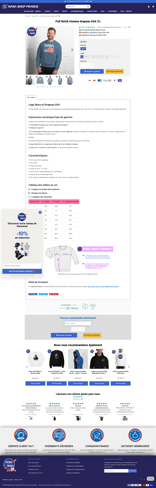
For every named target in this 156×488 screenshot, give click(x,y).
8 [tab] (55, 87)
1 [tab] (37, 87)
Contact (129, 11)
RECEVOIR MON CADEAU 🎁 (22, 271)
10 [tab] (60, 87)
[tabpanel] (30, 80)
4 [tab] (45, 87)
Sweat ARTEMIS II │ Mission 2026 (35, 372)
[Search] (88, 6)
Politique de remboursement (75, 469)
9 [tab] (57, 87)
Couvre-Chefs (92, 11)
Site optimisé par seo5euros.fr (61, 485)
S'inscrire (132, 471)
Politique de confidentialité (74, 466)
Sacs (102, 11)
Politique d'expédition (73, 473)
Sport (56, 11)
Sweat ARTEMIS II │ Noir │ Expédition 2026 (56, 372)
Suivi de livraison (33, 462)
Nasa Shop (30, 11)
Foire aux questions (34, 466)
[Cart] (153, 6)
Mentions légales (8, 479)
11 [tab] (63, 87)
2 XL (100, 57)
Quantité (83, 61)
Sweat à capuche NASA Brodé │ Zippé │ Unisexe (78, 372)
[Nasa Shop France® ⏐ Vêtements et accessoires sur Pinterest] (144, 480)
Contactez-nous (33, 469)
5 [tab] (47, 87)
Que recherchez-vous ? (35, 473)
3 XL (106, 57)
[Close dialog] (40, 212)
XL (95, 57)
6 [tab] (50, 87)
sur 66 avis (77, 399)
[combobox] (78, 6)
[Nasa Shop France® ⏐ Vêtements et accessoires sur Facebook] (141, 480)
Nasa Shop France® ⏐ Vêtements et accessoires (22, 485)
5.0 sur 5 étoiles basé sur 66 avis (109, 27)
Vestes (64, 11)
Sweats (38, 11)
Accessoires (112, 11)
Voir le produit (35, 383)
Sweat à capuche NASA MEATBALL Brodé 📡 (99, 372)
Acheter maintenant (115, 71)
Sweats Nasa (34, 16)
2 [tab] (40, 87)
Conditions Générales (73, 462)
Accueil (28, 16)
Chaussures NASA (77, 11)
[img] (78, 397)
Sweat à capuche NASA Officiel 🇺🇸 (121, 372)
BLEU (83, 49)
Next (72, 50)
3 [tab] (42, 87)
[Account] (149, 6)
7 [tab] (52, 87)
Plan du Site (18, 479)
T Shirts (47, 11)
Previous (28, 50)
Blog (122, 11)
